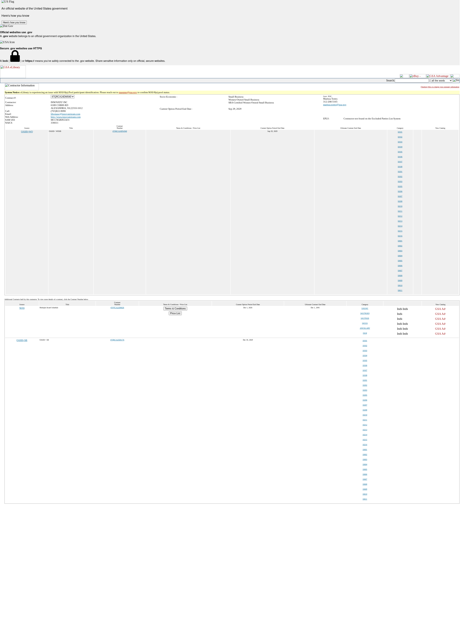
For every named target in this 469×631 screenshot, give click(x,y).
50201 (400, 172)
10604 (365, 464)
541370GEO (365, 313)
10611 (365, 499)
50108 (400, 167)
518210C (364, 308)
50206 (400, 191)
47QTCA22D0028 (117, 308)
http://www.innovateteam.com (66, 117)
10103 (365, 351)
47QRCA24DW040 (119, 131)
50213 (400, 221)
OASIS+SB (21, 340)
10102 (365, 346)
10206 (365, 400)
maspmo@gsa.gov (128, 92)
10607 (365, 479)
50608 (400, 276)
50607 (400, 271)
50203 (400, 181)
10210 (365, 415)
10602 (365, 454)
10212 (365, 425)
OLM (365, 333)
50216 (400, 236)
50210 (400, 206)
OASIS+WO (27, 131)
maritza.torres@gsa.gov (334, 104)
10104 (365, 355)
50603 (400, 251)
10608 (365, 484)
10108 (365, 375)
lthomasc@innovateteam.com (65, 114)
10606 (365, 474)
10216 (365, 445)
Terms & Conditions (175, 308)
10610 (365, 494)
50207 (400, 196)
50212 (400, 216)
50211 (400, 211)
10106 (365, 365)
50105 (400, 152)
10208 (365, 410)
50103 (400, 142)
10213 (365, 430)
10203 (365, 390)
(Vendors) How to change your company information (440, 87)
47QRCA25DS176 (117, 340)
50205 (400, 186)
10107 (365, 370)
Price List (175, 313)
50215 (400, 231)
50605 (400, 261)
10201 (365, 380)
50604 (400, 256)
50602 (400, 246)
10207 (365, 405)
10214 (365, 435)
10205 (365, 395)
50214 (400, 226)
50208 (400, 201)
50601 (400, 241)
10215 (365, 440)
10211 (365, 420)
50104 (400, 147)
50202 (400, 176)
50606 (400, 266)
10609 (365, 489)
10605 (365, 469)
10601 (365, 450)
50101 (400, 132)
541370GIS (365, 318)
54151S (365, 323)
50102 (400, 137)
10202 (365, 385)
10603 (365, 459)
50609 (400, 280)
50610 (400, 285)
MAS (22, 308)
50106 (400, 157)
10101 (365, 341)
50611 (400, 290)
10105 (365, 360)
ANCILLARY (365, 328)
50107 (400, 162)
